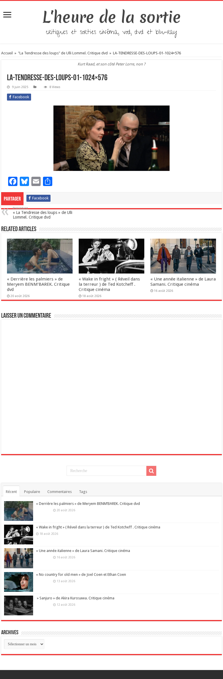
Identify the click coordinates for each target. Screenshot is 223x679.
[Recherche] (151, 471)
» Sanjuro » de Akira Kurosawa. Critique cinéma (75, 598)
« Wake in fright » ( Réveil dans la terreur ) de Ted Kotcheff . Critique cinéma (109, 284)
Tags (83, 491)
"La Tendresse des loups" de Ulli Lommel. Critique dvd (63, 53)
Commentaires (59, 491)
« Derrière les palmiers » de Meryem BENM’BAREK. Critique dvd (38, 284)
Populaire (32, 491)
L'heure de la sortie (111, 17)
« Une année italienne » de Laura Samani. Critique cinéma (183, 281)
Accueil (7, 53)
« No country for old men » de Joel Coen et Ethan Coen (81, 574)
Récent (11, 491)
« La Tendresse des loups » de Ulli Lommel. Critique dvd (42, 212)
